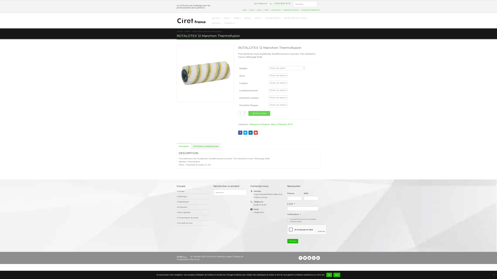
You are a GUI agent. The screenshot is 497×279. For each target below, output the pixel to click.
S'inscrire (293, 241)
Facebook (240, 133)
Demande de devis (291, 10)
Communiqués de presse (188, 217)
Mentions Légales (225, 256)
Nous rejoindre (184, 212)
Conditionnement (248, 90)
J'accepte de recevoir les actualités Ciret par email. (303, 220)
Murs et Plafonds (278, 124)
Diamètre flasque (248, 105)
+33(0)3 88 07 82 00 (282, 3)
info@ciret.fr (262, 3)
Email (256, 133)
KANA (252, 10)
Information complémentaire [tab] (206, 146)
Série (242, 75)
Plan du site (195, 259)
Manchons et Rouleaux (260, 124)
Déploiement (183, 202)
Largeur (243, 83)
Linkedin (318, 258)
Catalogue (276, 10)
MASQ (259, 10)
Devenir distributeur (311, 10)
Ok (329, 275)
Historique (182, 196)
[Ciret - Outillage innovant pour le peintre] (191, 21)
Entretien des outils (295, 18)
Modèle (243, 68)
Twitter (245, 133)
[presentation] (307, 230)
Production (182, 207)
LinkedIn (250, 133)
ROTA (245, 10)
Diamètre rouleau (249, 97)
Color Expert (272, 18)
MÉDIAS (216, 23)
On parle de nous (185, 223)
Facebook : (300, 258)
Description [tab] (184, 146)
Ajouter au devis (259, 113)
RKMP (187, 31)
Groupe (181, 191)
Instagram (314, 258)
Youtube (309, 258)
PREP (267, 10)
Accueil (216, 18)
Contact (228, 23)
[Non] (493, 275)
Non (337, 275)
